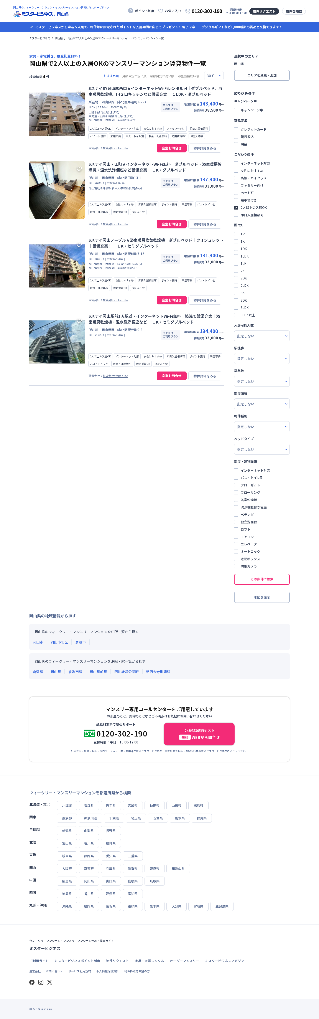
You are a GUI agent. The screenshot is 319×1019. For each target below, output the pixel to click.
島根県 (133, 881)
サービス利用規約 (79, 971)
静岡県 (89, 856)
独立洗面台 (249, 522)
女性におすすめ (252, 170)
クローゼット (250, 485)
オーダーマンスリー (184, 960)
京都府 (89, 868)
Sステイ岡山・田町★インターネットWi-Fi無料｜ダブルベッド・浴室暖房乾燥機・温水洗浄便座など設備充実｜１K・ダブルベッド (155, 167)
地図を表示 (262, 597)
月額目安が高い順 (162, 76)
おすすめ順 (111, 76)
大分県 (176, 906)
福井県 (111, 843)
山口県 (111, 881)
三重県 (133, 856)
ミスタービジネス (39, 38)
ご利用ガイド (39, 960)
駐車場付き (249, 200)
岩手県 (111, 805)
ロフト (245, 529)
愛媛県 (111, 893)
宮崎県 (198, 906)
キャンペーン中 (252, 110)
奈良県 (155, 868)
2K (243, 271)
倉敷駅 (38, 671)
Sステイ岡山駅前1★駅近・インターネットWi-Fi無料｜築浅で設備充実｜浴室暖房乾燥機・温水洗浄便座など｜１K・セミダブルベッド (154, 319)
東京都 (67, 818)
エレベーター (250, 544)
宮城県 (133, 805)
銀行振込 (247, 136)
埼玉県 (136, 818)
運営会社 (35, 971)
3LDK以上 (248, 315)
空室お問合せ (171, 148)
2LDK (245, 285)
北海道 (67, 805)
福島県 (198, 805)
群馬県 (202, 818)
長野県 (111, 830)
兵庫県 (111, 868)
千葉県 (114, 818)
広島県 (67, 881)
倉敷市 (80, 642)
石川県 (89, 843)
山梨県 (89, 830)
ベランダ (247, 514)
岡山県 (59, 38)
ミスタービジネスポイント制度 (77, 960)
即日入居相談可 (252, 215)
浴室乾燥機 (249, 499)
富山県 (67, 843)
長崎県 (133, 906)
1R (243, 234)
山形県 (176, 805)
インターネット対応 (255, 163)
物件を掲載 (294, 11)
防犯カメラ (249, 566)
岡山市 (38, 642)
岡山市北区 (59, 642)
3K (243, 293)
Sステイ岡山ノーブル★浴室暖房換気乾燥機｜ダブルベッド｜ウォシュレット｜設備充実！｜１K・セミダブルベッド (156, 243)
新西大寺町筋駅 (158, 671)
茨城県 (158, 818)
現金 (244, 144)
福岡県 (89, 906)
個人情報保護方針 (107, 971)
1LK (244, 263)
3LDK (245, 307)
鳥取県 (155, 881)
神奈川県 (90, 818)
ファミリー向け (252, 185)
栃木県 (180, 818)
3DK (244, 300)
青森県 (89, 805)
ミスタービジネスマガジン (224, 960)
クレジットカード (254, 129)
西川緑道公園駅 (126, 671)
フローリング (250, 492)
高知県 (133, 893)
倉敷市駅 (75, 671)
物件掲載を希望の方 (137, 971)
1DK (244, 248)
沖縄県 (67, 906)
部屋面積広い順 (188, 76)
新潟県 (67, 830)
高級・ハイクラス (254, 178)
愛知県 (111, 856)
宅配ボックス (250, 559)
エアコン (247, 536)
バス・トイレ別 (252, 477)
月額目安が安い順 (134, 76)
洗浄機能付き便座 (254, 507)
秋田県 (155, 805)
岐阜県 (67, 856)
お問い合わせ (54, 971)
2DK (244, 278)
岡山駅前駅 (98, 671)
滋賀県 (133, 868)
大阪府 (67, 868)
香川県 (89, 893)
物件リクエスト (264, 11)
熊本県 (155, 906)
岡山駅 (56, 671)
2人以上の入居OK (254, 207)
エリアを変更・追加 (262, 75)
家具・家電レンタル (149, 960)
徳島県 (67, 893)
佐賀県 (111, 906)
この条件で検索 (262, 579)
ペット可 (247, 192)
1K (243, 241)
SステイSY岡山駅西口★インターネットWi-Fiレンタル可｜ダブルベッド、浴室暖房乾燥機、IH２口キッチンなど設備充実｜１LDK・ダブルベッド (155, 91)
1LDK (245, 256)
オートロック (250, 551)
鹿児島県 (222, 906)
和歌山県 (178, 868)
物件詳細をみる (205, 148)
